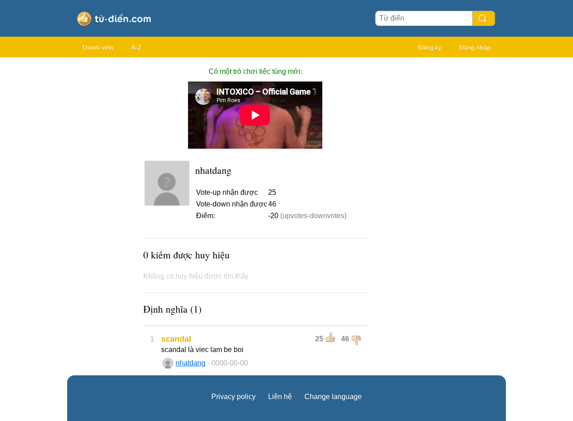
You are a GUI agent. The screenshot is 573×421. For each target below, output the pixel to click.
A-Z (136, 47)
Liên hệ (280, 396)
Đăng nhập (475, 47)
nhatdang (190, 363)
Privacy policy (233, 396)
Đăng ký (429, 47)
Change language (333, 396)
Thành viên (97, 47)
